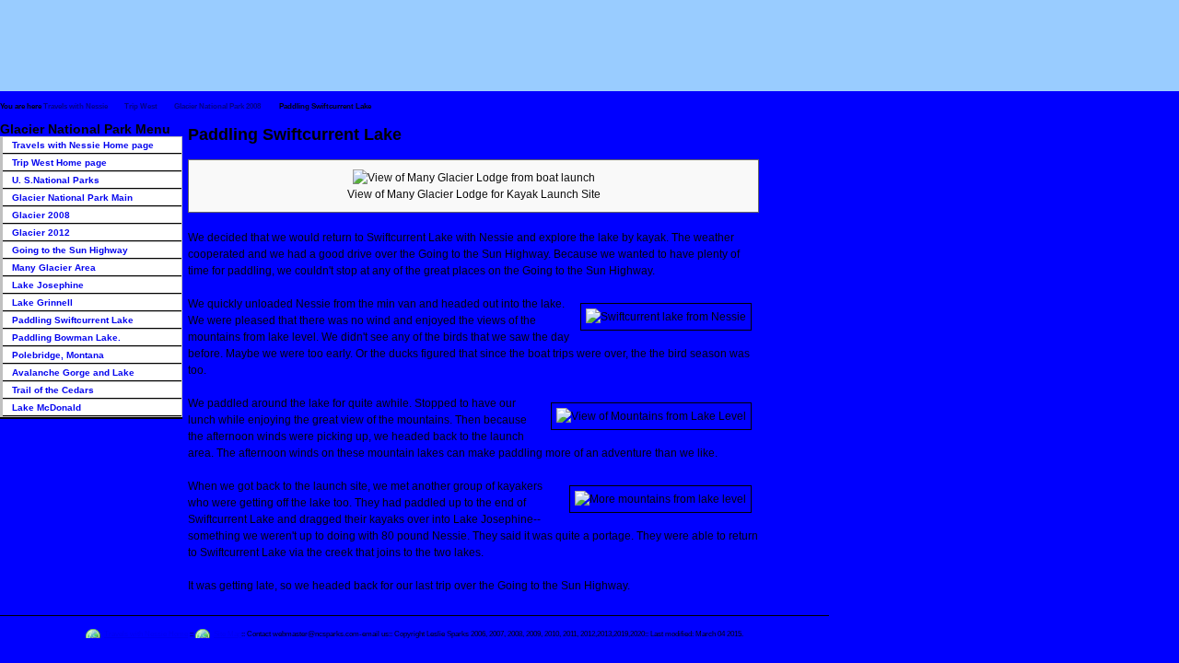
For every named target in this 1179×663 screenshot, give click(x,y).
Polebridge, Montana (58, 355)
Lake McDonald (46, 407)
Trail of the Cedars (53, 390)
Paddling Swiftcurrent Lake (73, 320)
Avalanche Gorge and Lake (73, 372)
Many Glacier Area (54, 267)
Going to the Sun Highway (70, 250)
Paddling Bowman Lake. (66, 337)
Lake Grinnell (42, 302)
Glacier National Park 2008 (217, 106)
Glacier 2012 (41, 232)
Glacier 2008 (41, 215)
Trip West (141, 106)
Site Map (227, 633)
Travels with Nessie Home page (83, 145)
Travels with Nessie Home (146, 633)
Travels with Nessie (75, 106)
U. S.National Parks (55, 180)
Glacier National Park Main (72, 197)
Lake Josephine (48, 285)
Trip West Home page (59, 162)
